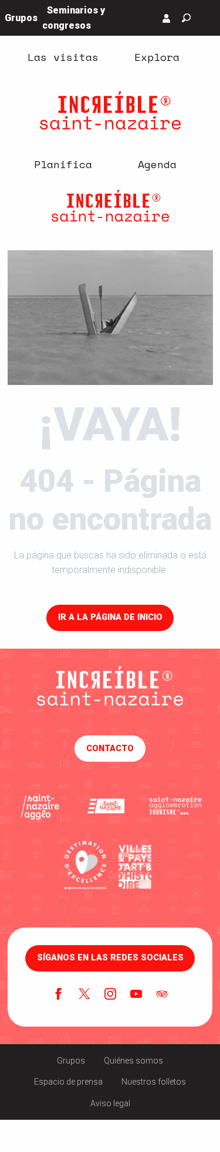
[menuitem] (63, 56)
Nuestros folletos (153, 1081)
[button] (186, 18)
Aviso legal (110, 1103)
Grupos (71, 1060)
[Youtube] (136, 995)
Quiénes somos (133, 1060)
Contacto (110, 749)
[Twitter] (84, 995)
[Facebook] (59, 995)
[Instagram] (110, 995)
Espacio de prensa (68, 1081)
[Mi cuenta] (166, 18)
